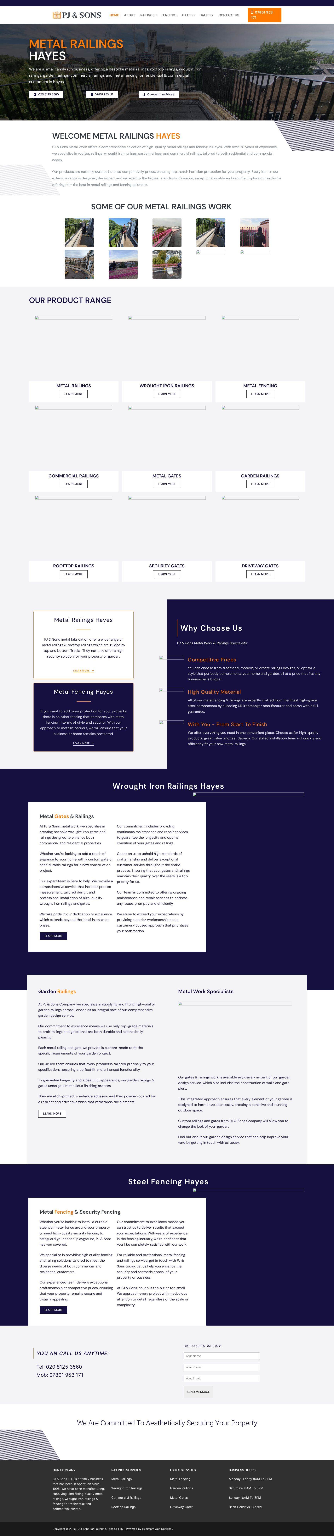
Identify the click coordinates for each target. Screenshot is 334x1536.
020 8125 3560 (64, 1367)
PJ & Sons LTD (63, 1479)
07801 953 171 (262, 15)
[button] (167, 1433)
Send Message (198, 1392)
